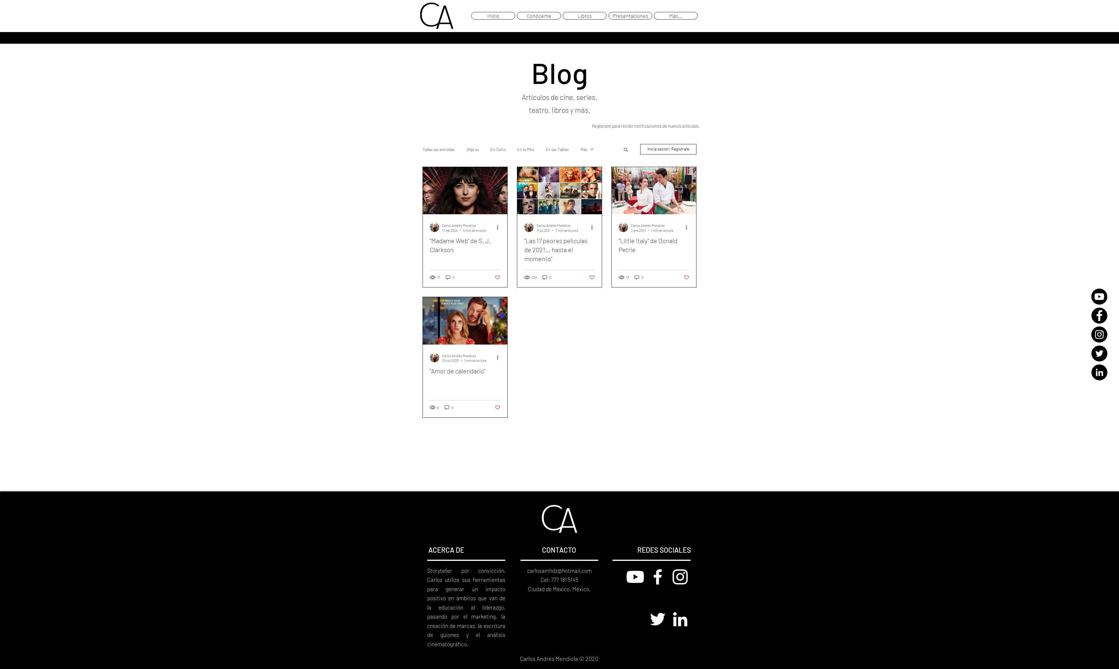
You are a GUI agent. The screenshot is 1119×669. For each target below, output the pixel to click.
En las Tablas (557, 149)
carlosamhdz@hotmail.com (559, 570)
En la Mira (525, 149)
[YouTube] (1099, 297)
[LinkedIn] (1099, 372)
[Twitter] (1099, 353)
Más (583, 149)
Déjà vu (473, 149)
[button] (626, 150)
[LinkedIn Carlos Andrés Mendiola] (680, 619)
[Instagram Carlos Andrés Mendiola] (680, 577)
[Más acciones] (499, 227)
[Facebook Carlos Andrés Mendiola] (658, 577)
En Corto (498, 149)
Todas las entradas (439, 149)
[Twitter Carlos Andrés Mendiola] (658, 619)
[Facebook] (1099, 316)
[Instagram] (1099, 334)
